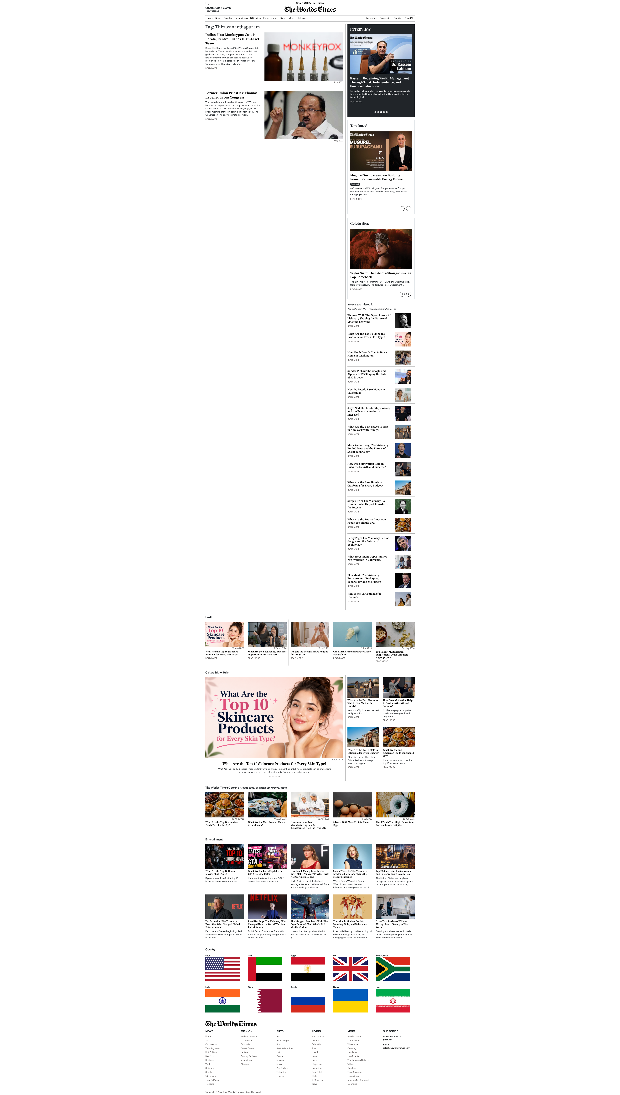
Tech (208, 1064)
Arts (278, 1037)
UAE (314, 3)
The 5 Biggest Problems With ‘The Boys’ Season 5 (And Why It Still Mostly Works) (309, 924)
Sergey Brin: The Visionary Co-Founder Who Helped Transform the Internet (367, 504)
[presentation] (402, 208)
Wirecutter (352, 1044)
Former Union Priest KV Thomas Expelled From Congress (231, 95)
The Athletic (353, 1041)
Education (317, 1044)
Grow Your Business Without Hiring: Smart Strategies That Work (392, 924)
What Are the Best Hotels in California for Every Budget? (365, 484)
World (208, 1041)
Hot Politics (211, 1052)
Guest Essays (247, 1049)
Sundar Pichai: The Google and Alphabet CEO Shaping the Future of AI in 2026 (368, 374)
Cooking (398, 18)
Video (350, 1064)
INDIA (321, 3)
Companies (385, 18)
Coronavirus (211, 1044)
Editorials (245, 1044)
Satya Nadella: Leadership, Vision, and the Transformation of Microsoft (368, 411)
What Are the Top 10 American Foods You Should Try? (366, 521)
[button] (375, 112)
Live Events (353, 1056)
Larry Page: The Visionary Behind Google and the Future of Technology (368, 541)
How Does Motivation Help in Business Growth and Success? (366, 465)
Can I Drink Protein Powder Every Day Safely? (352, 653)
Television (281, 1072)
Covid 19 (409, 18)
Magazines (371, 18)
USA (298, 3)
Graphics (351, 1068)
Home (208, 1037)
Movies (280, 1060)
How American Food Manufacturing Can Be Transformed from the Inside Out (309, 825)
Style (314, 1076)
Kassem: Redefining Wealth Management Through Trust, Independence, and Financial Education (379, 82)
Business (209, 1060)
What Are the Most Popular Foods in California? (266, 824)
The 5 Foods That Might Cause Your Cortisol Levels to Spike (395, 824)
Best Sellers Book (285, 1049)
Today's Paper (212, 1080)
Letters (244, 1052)
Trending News (212, 1049)
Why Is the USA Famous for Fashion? (364, 595)
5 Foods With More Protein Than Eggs (351, 824)
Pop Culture (282, 1068)
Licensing (352, 1084)
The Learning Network (358, 1060)
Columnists (246, 1041)
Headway (352, 1052)
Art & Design (282, 1041)
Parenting (316, 1068)
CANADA (307, 3)
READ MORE (211, 68)
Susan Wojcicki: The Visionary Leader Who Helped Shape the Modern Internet (350, 874)
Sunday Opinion (249, 1056)
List (278, 1052)
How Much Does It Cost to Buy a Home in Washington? (367, 354)
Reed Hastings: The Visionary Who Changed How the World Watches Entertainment (267, 924)
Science (209, 1068)
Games (315, 1041)
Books (279, 1044)
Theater (280, 1076)
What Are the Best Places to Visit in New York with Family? (367, 428)
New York (210, 1056)
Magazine (317, 1064)
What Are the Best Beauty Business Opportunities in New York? (267, 653)
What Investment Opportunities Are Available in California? (367, 558)
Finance (245, 1064)
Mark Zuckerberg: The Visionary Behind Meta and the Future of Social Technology (367, 449)
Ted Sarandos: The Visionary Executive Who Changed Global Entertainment (222, 924)
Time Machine (354, 1072)
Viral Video (246, 1060)
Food (314, 1049)
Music (279, 1064)
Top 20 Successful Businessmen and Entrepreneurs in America (393, 873)
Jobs (314, 1056)
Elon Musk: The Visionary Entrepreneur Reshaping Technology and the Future (364, 578)
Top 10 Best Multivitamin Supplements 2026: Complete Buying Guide (392, 654)
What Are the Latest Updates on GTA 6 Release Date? (265, 873)
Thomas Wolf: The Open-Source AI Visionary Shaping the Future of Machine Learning (369, 319)
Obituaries (210, 1076)
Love (314, 1060)
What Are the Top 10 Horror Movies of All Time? (220, 873)
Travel (315, 1084)
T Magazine (318, 1080)
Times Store (353, 1076)
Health (315, 1052)
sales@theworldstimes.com (396, 1048)
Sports (208, 1072)
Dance (279, 1056)
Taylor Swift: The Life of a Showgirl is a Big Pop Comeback (380, 275)
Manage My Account (358, 1080)
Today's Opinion (249, 1037)
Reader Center (354, 1037)
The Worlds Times (232, 1092)
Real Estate (317, 1072)
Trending (209, 1084)
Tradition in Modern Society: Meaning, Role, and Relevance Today (350, 924)
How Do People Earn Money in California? (366, 391)
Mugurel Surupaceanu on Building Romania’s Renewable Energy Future (376, 177)
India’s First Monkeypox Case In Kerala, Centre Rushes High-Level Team (232, 39)
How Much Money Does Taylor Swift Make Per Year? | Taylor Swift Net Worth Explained (310, 874)
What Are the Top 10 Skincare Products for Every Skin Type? (366, 335)
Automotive (318, 1037)
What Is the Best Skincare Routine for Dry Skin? (309, 653)
